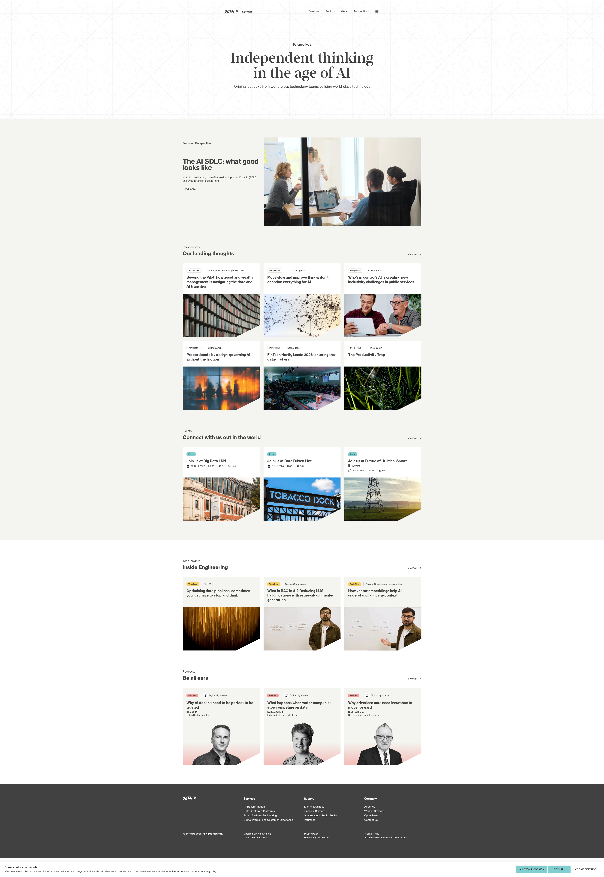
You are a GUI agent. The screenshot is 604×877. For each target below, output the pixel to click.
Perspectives (361, 11)
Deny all (559, 869)
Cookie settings (585, 869)
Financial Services (314, 811)
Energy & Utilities (314, 806)
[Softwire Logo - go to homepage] (211, 798)
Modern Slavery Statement (257, 833)
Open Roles (371, 815)
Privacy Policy (311, 833)
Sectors (330, 11)
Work (344, 11)
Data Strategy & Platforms (259, 811)
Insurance (309, 819)
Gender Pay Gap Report (316, 837)
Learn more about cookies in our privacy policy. (194, 871)
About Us (369, 806)
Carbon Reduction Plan (255, 837)
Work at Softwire (374, 811)
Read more (189, 189)
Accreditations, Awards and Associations (386, 837)
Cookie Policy (372, 833)
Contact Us (371, 819)
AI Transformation (254, 806)
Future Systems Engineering (260, 815)
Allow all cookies (531, 869)
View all (412, 254)
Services (314, 11)
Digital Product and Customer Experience (268, 819)
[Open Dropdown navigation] (377, 11)
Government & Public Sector (321, 815)
